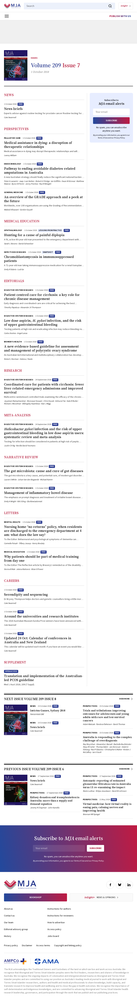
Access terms (43, 945)
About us (8, 909)
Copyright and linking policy (68, 945)
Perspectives (16, 129)
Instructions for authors (59, 909)
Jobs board (53, 936)
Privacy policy (11, 945)
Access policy (54, 929)
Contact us (9, 915)
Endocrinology (12, 164)
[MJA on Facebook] (110, 885)
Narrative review (21, 457)
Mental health (12, 522)
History (7, 936)
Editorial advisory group (16, 929)
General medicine (13, 192)
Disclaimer (27, 945)
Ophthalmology (13, 230)
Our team (8, 922)
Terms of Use (102, 138)
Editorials (14, 281)
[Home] (12, 6)
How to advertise (56, 922)
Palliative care (12, 138)
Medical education (21, 221)
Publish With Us (120, 16)
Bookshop (35, 897)
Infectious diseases (15, 252)
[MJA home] (20, 884)
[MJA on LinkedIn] (129, 885)
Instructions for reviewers (60, 915)
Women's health (13, 341)
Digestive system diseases (18, 290)
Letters (11, 513)
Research (13, 370)
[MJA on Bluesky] (120, 885)
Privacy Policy (119, 138)
